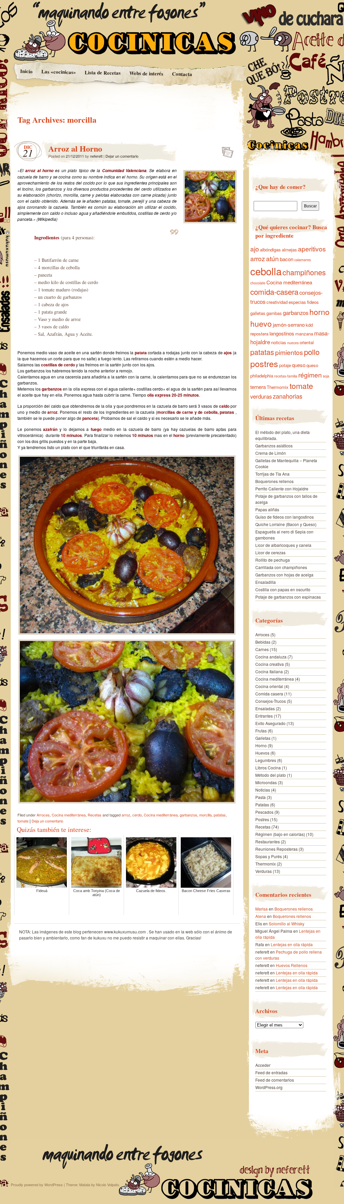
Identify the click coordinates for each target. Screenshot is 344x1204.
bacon (286, 259)
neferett (96, 156)
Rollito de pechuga (272, 560)
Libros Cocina (268, 767)
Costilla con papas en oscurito (282, 589)
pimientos (289, 352)
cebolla (266, 271)
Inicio (26, 71)
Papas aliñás (267, 509)
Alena (260, 916)
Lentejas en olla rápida (292, 944)
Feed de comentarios (274, 1080)
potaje (285, 365)
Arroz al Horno (75, 148)
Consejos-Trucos (270, 701)
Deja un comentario (47, 821)
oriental (307, 342)
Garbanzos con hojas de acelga (284, 574)
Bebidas (262, 642)
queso (298, 364)
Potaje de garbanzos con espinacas (288, 597)
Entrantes (264, 716)
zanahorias (287, 396)
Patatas (262, 804)
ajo (254, 248)
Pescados (264, 812)
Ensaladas (265, 708)
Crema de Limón (270, 453)
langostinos (281, 333)
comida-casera (274, 291)
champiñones (304, 272)
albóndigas (270, 249)
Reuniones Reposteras (276, 849)
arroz (126, 814)
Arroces (43, 814)
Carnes (262, 649)
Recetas (94, 814)
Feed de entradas (271, 1072)
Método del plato (270, 775)
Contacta (182, 74)
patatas (220, 814)
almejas (289, 249)
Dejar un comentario (121, 156)
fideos (313, 302)
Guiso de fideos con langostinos (284, 517)
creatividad (277, 302)
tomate (23, 821)
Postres (262, 819)
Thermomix (278, 387)
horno (319, 311)
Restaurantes (267, 841)
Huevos (262, 753)
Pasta (260, 797)
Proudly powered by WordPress (37, 1184)
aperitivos (312, 248)
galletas (257, 313)
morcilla (205, 814)
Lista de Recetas (102, 73)
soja (326, 375)
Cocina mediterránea (69, 814)
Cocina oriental (269, 686)
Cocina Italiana (269, 671)
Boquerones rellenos (274, 481)
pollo (311, 351)
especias (297, 302)
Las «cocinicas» (58, 72)
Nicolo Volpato (107, 1184)
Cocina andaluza (271, 656)
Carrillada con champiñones (281, 567)
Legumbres (265, 760)
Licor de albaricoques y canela (283, 545)
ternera (258, 386)
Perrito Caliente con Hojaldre (281, 488)
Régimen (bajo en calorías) (280, 834)
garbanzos (188, 814)
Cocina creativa (269, 664)
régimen (310, 374)
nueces (293, 342)
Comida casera (269, 693)
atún (272, 258)
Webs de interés (146, 73)
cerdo (137, 814)
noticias (278, 342)
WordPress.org (269, 1087)
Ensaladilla (265, 582)
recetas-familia (285, 375)
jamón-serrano (289, 324)
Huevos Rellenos (291, 965)
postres (264, 363)
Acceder (262, 1065)
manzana (304, 333)
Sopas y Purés (268, 856)
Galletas (262, 738)
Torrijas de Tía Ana (272, 474)
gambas (274, 313)
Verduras (263, 871)
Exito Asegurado (270, 723)
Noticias (262, 790)
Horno (261, 745)
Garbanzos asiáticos (274, 445)
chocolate (257, 282)
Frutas (261, 730)
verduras (261, 396)
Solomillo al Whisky (286, 923)
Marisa (261, 909)
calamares (302, 259)
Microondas (266, 782)
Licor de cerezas (270, 552)
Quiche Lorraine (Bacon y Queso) (285, 524)
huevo (261, 323)
